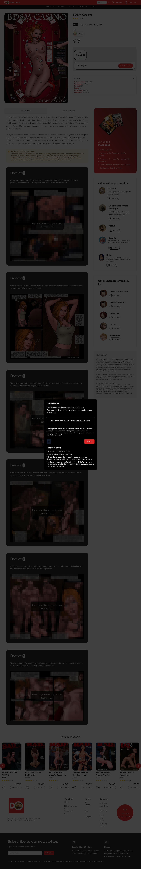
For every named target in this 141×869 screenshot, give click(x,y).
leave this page (83, 421)
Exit (49, 441)
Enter (89, 441)
